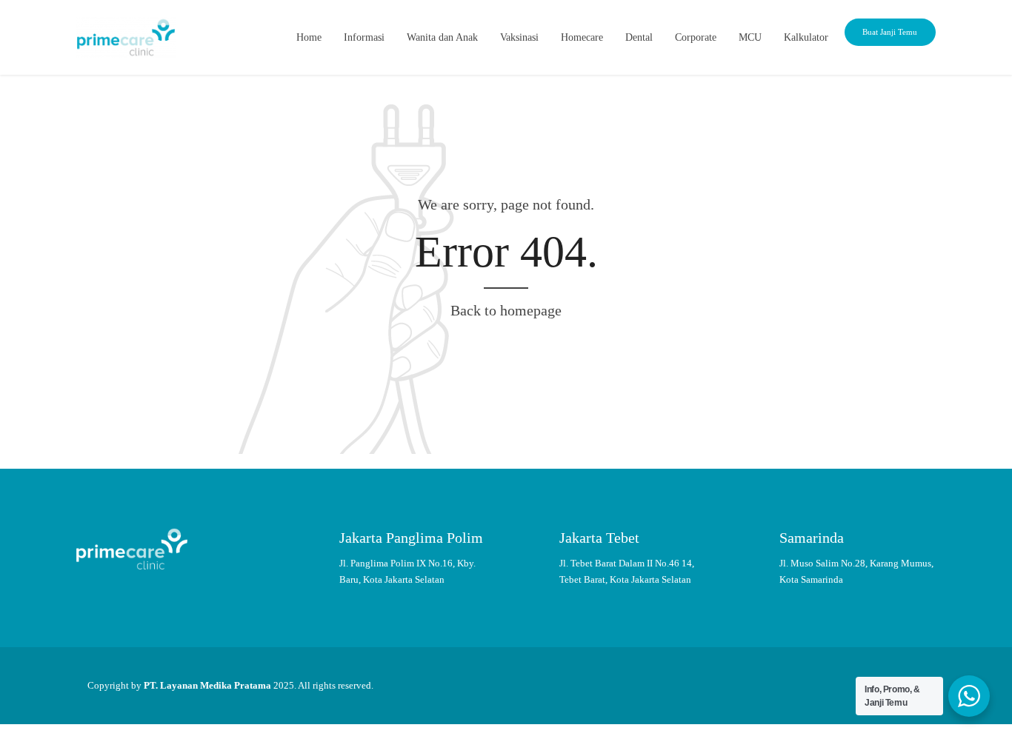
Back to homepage (506, 310)
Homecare (582, 37)
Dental (639, 37)
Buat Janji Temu (889, 31)
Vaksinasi (519, 37)
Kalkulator (806, 37)
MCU (750, 37)
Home (309, 37)
